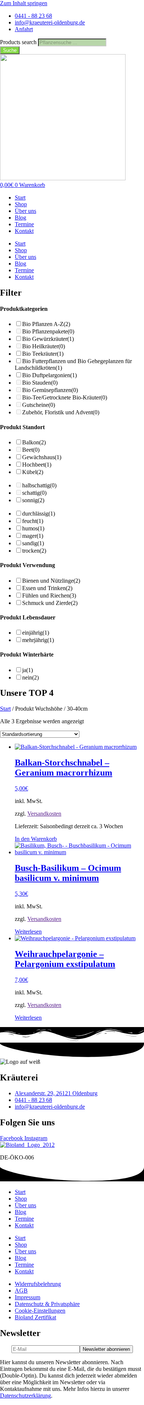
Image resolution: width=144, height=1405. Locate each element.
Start (20, 197)
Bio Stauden (40, 382)
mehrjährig (38, 640)
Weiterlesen (28, 931)
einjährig (35, 632)
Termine (24, 224)
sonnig (33, 500)
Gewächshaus (41, 457)
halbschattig (39, 485)
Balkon (34, 442)
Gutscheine (38, 405)
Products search (19, 42)
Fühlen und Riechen (49, 595)
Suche (10, 50)
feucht (32, 521)
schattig (34, 493)
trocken (34, 550)
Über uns (25, 211)
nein (30, 677)
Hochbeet (36, 464)
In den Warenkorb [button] (36, 839)
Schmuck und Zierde (50, 603)
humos (33, 528)
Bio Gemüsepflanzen (50, 390)
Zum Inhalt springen (23, 3)
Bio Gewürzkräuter (48, 339)
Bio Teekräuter (43, 354)
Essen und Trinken (47, 588)
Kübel (32, 472)
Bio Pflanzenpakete (48, 331)
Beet (31, 450)
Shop (21, 204)
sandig (33, 543)
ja (27, 670)
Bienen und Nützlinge (51, 581)
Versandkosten (44, 813)
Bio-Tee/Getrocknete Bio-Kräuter (64, 397)
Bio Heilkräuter (43, 346)
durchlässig (38, 513)
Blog (20, 217)
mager (32, 536)
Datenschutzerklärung (25, 1395)
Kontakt (24, 231)
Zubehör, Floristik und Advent (60, 412)
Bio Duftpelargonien (49, 375)
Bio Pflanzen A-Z (46, 324)
